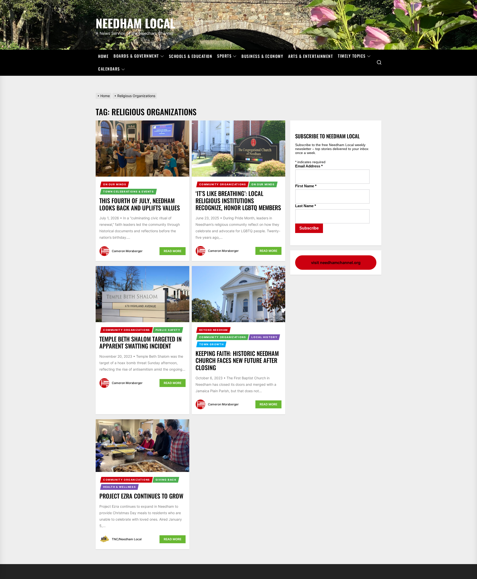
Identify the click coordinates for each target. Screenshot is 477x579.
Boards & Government (136, 56)
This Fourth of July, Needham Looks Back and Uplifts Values (139, 204)
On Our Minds (114, 184)
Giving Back (166, 479)
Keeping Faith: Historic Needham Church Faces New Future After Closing (237, 360)
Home (103, 56)
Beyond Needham (213, 329)
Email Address (309, 166)
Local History (264, 337)
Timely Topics (352, 56)
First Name (306, 186)
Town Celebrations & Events (128, 191)
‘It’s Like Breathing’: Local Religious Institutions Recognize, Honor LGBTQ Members (238, 200)
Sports (224, 56)
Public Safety (168, 329)
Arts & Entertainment (310, 56)
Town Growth (211, 344)
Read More (172, 251)
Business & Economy (262, 56)
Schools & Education (190, 56)
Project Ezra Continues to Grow (141, 495)
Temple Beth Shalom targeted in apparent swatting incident (140, 342)
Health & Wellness (119, 486)
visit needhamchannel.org (335, 262)
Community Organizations (222, 184)
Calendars (109, 69)
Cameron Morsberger (127, 251)
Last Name (305, 206)
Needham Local (135, 22)
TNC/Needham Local (127, 539)
